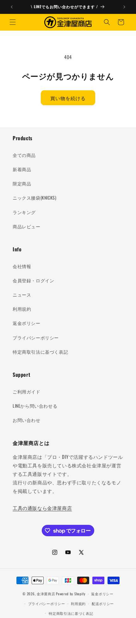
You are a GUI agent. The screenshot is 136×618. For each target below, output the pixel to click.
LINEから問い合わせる (35, 405)
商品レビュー (26, 226)
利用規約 (22, 308)
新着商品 (22, 169)
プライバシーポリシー (36, 337)
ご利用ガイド (26, 391)
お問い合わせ (26, 420)
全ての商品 (24, 155)
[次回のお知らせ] (124, 7)
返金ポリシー (26, 323)
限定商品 (22, 183)
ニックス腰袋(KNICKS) (34, 197)
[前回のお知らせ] (12, 7)
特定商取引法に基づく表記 (40, 351)
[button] (13, 22)
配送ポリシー (103, 603)
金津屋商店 (46, 593)
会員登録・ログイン (33, 280)
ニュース (22, 294)
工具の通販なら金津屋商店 (42, 507)
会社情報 (22, 266)
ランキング (24, 212)
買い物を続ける (68, 97)
